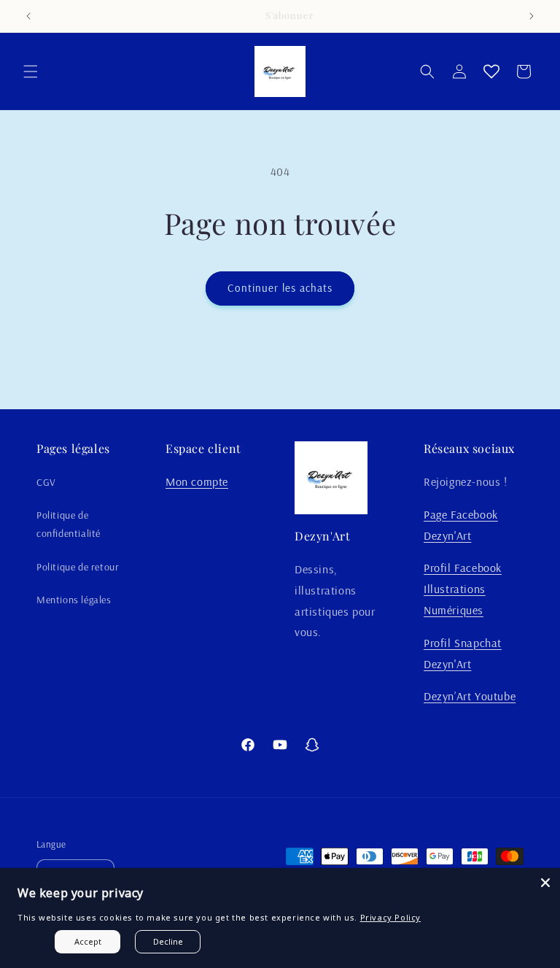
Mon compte (197, 481)
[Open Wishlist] (491, 71)
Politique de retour (77, 566)
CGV (46, 482)
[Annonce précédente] (28, 16)
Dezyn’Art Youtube (470, 696)
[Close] (545, 882)
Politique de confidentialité (68, 524)
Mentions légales (74, 599)
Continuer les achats (280, 288)
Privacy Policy (390, 917)
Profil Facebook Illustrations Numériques (463, 588)
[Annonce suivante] (532, 16)
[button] (31, 71)
